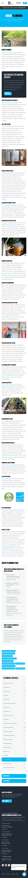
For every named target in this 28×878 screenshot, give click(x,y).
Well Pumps (6, 719)
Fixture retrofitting (7, 385)
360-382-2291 (4, 829)
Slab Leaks (5, 695)
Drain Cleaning (6, 687)
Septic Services (6, 781)
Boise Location (5, 848)
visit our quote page (7, 795)
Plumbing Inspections (8, 739)
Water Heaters (6, 691)
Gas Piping (5, 755)
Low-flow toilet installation (7, 660)
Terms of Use (3, 874)
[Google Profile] (3, 865)
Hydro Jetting (6, 699)
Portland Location (6, 831)
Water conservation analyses (10, 102)
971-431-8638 (4, 845)
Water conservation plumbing (8, 668)
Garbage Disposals (7, 743)
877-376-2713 (18, 3)
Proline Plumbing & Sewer (10, 52)
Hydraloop (11, 224)
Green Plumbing (6, 759)
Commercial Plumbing (8, 727)
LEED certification (7, 478)
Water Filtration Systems (8, 767)
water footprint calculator (11, 457)
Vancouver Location (6, 823)
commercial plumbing (11, 465)
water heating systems (11, 205)
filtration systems (10, 377)
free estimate (12, 544)
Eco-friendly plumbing (20, 668)
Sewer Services (6, 776)
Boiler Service (6, 751)
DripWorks (5, 435)
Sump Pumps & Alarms (8, 715)
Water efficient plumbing (7, 656)
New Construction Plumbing (9, 703)
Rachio (13, 297)
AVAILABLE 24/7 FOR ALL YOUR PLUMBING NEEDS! (14, 7)
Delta (3, 128)
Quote (25, 3)
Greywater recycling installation (8, 651)
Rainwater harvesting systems (8, 653)
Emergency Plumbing (8, 683)
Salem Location (6, 840)
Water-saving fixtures (20, 663)
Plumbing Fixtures (7, 763)
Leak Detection (6, 707)
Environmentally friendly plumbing (9, 658)
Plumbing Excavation (7, 731)
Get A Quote (8, 93)
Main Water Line (7, 711)
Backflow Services (7, 747)
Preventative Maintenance (9, 735)
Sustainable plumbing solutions (8, 666)
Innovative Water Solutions (14, 275)
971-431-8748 (4, 837)
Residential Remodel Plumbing (10, 723)
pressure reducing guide (15, 359)
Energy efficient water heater (8, 663)
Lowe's (9, 319)
